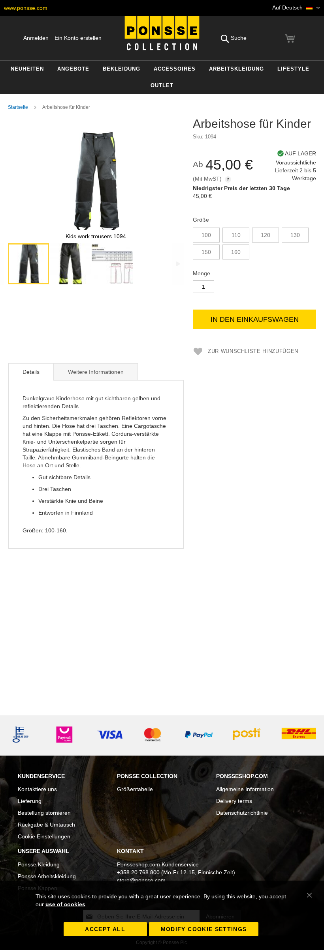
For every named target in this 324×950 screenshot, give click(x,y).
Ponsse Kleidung (39, 864)
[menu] (162, 77)
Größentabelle (135, 789)
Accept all (105, 929)
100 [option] (206, 235)
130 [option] (295, 235)
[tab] (31, 372)
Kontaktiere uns (37, 789)
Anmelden (36, 38)
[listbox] (254, 244)
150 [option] (206, 252)
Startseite (18, 107)
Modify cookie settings (204, 929)
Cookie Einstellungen (44, 836)
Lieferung (29, 801)
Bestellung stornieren (44, 813)
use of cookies (65, 904)
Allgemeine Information (245, 789)
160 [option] (236, 252)
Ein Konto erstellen (78, 38)
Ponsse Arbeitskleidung (47, 876)
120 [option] (265, 235)
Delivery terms (234, 801)
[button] (296, 8)
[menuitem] (27, 69)
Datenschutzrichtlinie (242, 813)
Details (31, 372)
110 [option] (236, 235)
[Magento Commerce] (162, 33)
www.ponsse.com (25, 8)
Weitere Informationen (96, 372)
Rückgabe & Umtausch (46, 824)
